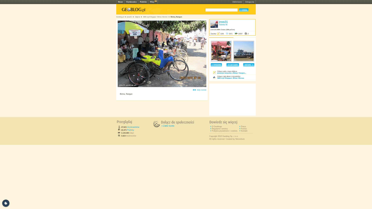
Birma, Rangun (176, 17)
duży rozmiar (201, 90)
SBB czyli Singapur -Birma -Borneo (155, 17)
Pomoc (244, 129)
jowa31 (129, 17)
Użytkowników (133, 127)
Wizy (152, 2)
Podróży (130, 130)
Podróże (143, 2)
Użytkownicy (131, 2)
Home (120, 2)
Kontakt (244, 131)
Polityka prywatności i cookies (224, 131)
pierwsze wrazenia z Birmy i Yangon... (231, 73)
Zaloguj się (249, 2)
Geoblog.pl (120, 17)
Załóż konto (237, 2)
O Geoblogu (217, 126)
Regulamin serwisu (220, 129)
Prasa (243, 126)
